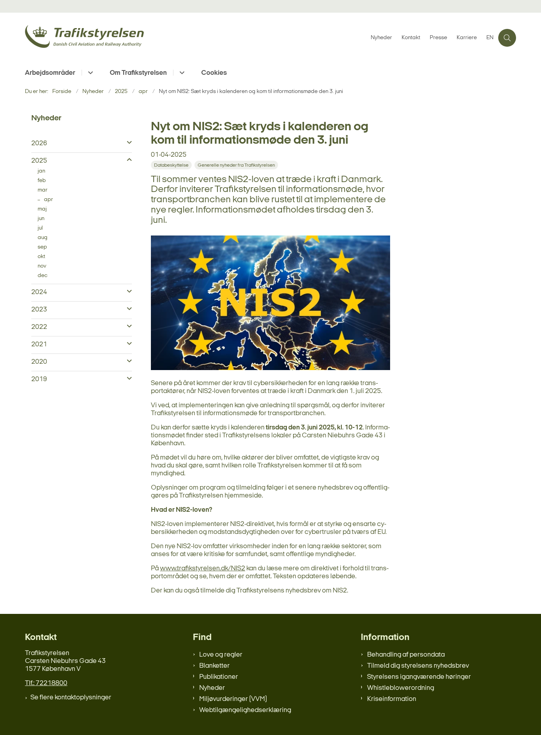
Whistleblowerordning (400, 688)
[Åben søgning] (507, 38)
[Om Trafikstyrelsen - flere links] (181, 73)
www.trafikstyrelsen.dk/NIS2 (202, 568)
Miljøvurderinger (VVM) (233, 699)
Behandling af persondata (406, 654)
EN (489, 38)
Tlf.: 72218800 (46, 683)
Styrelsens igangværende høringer (419, 677)
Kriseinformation (391, 699)
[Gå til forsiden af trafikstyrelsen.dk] (195, 37)
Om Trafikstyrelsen (138, 73)
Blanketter (214, 666)
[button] (127, 143)
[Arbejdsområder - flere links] (89, 73)
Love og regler (220, 654)
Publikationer (218, 677)
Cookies (214, 73)
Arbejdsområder (50, 73)
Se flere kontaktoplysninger (70, 697)
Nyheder (212, 688)
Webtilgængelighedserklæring (245, 710)
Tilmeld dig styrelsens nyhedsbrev (418, 666)
